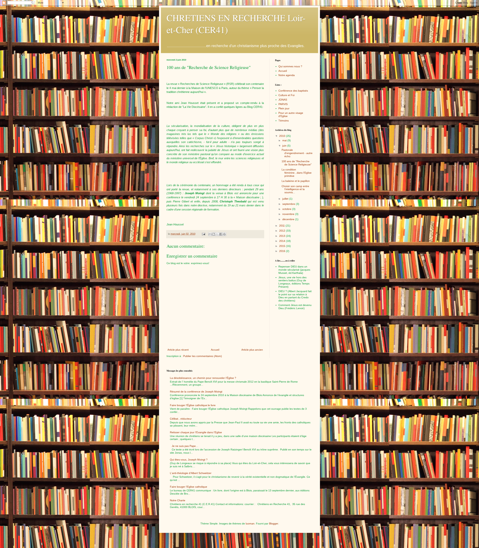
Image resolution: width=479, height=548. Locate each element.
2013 (282, 235)
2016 (282, 251)
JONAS (282, 99)
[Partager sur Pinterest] (224, 234)
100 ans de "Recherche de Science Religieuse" (297, 163)
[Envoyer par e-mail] (210, 234)
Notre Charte (177, 500)
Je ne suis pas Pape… (185, 445)
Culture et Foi (286, 95)
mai (284, 140)
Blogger (273, 523)
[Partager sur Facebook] (221, 234)
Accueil (215, 349)
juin (284, 145)
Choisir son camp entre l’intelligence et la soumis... (295, 189)
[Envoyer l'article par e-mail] (203, 234)
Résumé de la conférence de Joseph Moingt (196, 391)
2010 (282, 135)
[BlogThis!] (214, 234)
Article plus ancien (252, 349)
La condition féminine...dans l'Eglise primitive (297, 172)
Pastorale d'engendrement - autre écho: (297, 153)
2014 (282, 240)
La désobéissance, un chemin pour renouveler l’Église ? (203, 377)
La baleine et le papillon (296, 180)
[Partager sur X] (217, 234)
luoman (250, 523)
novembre (288, 214)
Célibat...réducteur (181, 418)
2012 (282, 230)
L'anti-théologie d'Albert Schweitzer (190, 473)
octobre (287, 208)
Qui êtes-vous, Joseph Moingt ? (189, 459)
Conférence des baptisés (293, 90)
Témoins (283, 120)
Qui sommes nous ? (290, 66)
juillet (285, 198)
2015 (282, 245)
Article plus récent (178, 349)
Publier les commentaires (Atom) (202, 356)
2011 (282, 225)
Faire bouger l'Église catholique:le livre (193, 405)
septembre (289, 203)
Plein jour (283, 108)
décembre (288, 219)
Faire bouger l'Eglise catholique (188, 486)
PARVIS (283, 104)
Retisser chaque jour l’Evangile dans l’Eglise (196, 432)
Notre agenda (286, 75)
